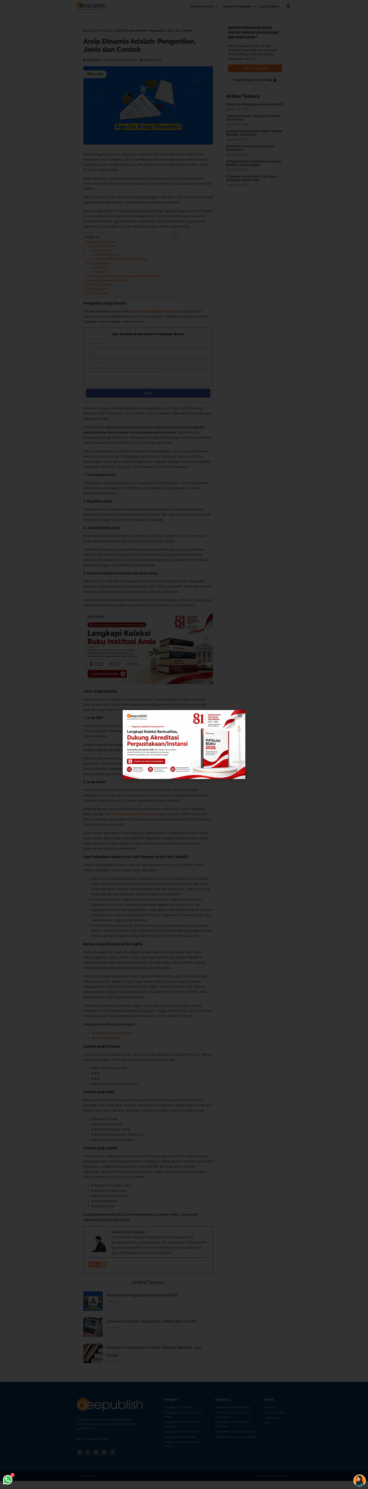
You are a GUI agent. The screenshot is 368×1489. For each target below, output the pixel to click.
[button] (240, 715)
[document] (184, 744)
